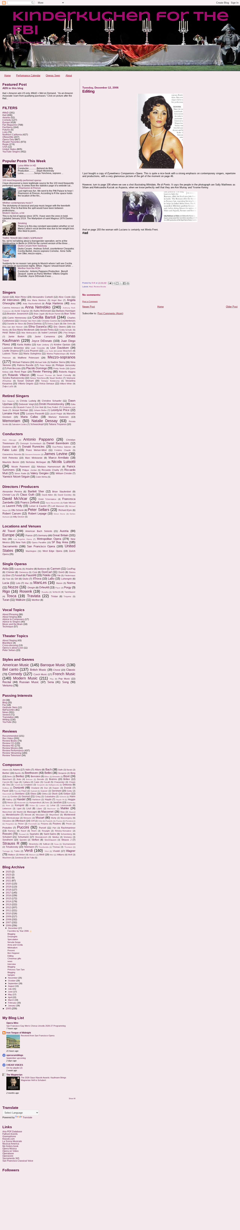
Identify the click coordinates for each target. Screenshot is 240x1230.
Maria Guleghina (32, 353)
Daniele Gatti (9, 447)
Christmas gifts (14, 958)
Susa (56, 844)
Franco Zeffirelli (29, 502)
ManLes (40, 582)
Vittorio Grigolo (25, 383)
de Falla (30, 857)
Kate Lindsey (43, 345)
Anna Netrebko (37, 307)
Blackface (7, 643)
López (39, 808)
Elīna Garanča (37, 326)
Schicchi (56, 592)
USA (4, 147)
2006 (9, 925)
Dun (46, 788)
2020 (9, 883)
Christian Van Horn (27, 321)
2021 (9, 880)
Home (7, 75)
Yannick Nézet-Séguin (16, 476)
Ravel (23, 831)
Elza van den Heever (12, 327)
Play (52, 679)
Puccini (23, 827)
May (10, 994)
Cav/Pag (71, 569)
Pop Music (64, 678)
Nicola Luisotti (63, 462)
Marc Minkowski (34, 458)
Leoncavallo (66, 805)
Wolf (70, 855)
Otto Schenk (17, 510)
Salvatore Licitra (19, 424)
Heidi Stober (9, 332)
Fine (16, 791)
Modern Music (25, 678)
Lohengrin (66, 579)
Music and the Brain (12, 624)
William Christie (64, 473)
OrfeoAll (44, 587)
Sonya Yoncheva (38, 378)
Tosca (11, 596)
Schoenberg (66, 834)
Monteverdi (69, 814)
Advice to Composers (13, 619)
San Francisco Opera (41, 546)
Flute (8, 579)
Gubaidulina (50, 796)
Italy (4, 539)
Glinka (45, 794)
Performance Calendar (28, 75)
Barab (69, 770)
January (12, 1005)
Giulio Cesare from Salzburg (32, 245)
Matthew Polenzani (28, 357)
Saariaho (34, 834)
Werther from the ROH (29, 268)
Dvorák (67, 788)
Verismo (7, 685)
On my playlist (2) (14, 1068)
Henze (10, 802)
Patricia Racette (25, 365)
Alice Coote (64, 297)
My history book (10, 1146)
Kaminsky (71, 803)
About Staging (9, 640)
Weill (41, 854)
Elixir (8, 575)
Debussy (67, 784)
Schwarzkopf (37, 424)
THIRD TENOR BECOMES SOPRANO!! (22, 238)
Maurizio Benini (10, 462)
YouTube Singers (11, 151)
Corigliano (28, 785)
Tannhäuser (69, 592)
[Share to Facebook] (124, 283)
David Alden (47, 495)
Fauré (5, 791)
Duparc (55, 788)
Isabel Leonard (49, 332)
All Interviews (11, 300)
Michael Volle (41, 362)
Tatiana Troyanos (57, 424)
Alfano (38, 769)
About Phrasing (10, 614)
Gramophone (9, 1136)
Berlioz (20, 776)
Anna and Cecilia (15, 945)
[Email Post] (109, 283)
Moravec (27, 818)
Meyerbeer (54, 815)
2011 (9, 910)
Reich (34, 831)
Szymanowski (69, 844)
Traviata (33, 596)
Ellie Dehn (67, 323)
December (13, 928)
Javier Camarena (45, 336)
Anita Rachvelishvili (32, 303)
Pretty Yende (59, 368)
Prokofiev (7, 827)
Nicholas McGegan (36, 462)
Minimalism (12, 947)
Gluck (55, 793)
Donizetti (18, 787)
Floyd (23, 791)
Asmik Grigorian (21, 311)
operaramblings (14, 1055)
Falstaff (18, 575)
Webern (32, 855)
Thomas (56, 847)
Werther (36, 600)
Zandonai (19, 857)
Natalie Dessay (45, 421)
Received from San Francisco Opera (37, 1035)
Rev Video (7, 738)
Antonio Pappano (38, 439)
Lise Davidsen (59, 347)
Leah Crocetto (38, 348)
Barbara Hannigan (65, 311)
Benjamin (62, 773)
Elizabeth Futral (23, 407)
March (11, 1000)
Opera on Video (10, 1151)
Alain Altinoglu (9, 440)
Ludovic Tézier (10, 353)
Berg (72, 773)
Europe (6, 122)
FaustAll (31, 575)
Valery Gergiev (39, 473)
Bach (48, 769)
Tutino (17, 851)
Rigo (6, 591)
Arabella (18, 569)
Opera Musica (9, 1148)
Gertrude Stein (9, 707)
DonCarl (47, 572)
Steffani (35, 839)
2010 (9, 913)
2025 (9, 871)
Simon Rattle (20, 473)
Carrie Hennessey (17, 317)
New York (21, 542)
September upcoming (16, 1058)
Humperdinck (35, 802)
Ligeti (19, 808)
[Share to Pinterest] (128, 283)
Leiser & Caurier (38, 506)
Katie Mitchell (69, 503)
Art (3, 700)
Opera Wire (12, 1023)
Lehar (53, 805)
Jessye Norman (20, 410)
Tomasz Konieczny (50, 381)
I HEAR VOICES (14, 1065)
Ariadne (30, 569)
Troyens (67, 596)
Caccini (5, 782)
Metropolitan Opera (49, 538)
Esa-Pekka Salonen (61, 447)
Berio (9, 776)
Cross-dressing (10, 645)
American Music (15, 665)
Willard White (66, 383)
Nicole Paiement (20, 466)
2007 (9, 922)
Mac (27, 583)
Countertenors (68, 321)
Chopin (72, 782)
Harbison (36, 799)
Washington (31, 551)
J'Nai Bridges (69, 333)
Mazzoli (72, 812)
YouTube (7, 722)
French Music (64, 674)
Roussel (22, 834)
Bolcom (29, 779)
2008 (9, 919)
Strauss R (10, 843)
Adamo (5, 770)
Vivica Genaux (46, 383)
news (10, 961)
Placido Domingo (36, 368)
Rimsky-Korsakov (63, 831)
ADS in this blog (12, 88)
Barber (5, 773)
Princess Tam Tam (16, 969)
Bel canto (10, 669)
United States (9, 149)
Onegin (31, 587)
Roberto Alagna (67, 371)
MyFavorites (8, 710)
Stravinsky (34, 844)
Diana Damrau (34, 323)
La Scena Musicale (12, 1141)
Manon (59, 583)
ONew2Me (7, 137)
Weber (22, 855)
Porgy (67, 587)
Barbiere (42, 569)
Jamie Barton (16, 336)
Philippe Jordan (29, 470)
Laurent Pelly (14, 505)
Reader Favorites (11, 142)
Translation (8, 717)
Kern (8, 805)
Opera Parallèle (39, 542)
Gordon (13, 796)
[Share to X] (121, 283)
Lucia (5, 582)
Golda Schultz (65, 330)
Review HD (8, 745)
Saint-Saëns (50, 834)
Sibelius (55, 837)
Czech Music (40, 674)
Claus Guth (27, 494)
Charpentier (59, 782)
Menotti (28, 815)
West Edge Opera (52, 551)
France (29, 535)
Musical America (10, 1143)
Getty (69, 791)
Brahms (53, 779)
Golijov (66, 793)
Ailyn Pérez (21, 297)
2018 (9, 889)
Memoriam (11, 421)
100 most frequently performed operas (21, 180)
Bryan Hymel (54, 314)
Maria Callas (29, 416)
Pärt (54, 828)
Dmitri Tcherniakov (47, 499)
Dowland (35, 788)
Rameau (12, 831)
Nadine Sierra (58, 362)
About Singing (9, 617)
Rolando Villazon (18, 375)
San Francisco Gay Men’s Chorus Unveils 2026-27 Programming (36, 1026)
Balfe (60, 770)
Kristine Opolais (62, 344)
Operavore (7, 1156)
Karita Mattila (24, 344)
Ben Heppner (8, 401)
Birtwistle (56, 777)
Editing (11, 956)
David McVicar (14, 498)
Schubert (7, 837)
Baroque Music (52, 665)
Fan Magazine (9, 125)
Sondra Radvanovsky (13, 378)
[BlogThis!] (117, 283)
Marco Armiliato (59, 457)
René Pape (20, 371)
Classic (70, 669)
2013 (9, 904)
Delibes (5, 788)
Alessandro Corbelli (42, 297)
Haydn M (60, 800)
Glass (33, 793)
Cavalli (47, 782)
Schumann (23, 837)
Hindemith (21, 803)
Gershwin (57, 791)
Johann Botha (40, 410)
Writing (6, 719)
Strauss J (66, 839)
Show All (72, 1099)
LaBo (51, 578)
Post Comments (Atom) (110, 313)
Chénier (10, 572)
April (10, 997)
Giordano (20, 793)
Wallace (11, 855)
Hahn (72, 796)
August (11, 986)
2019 (9, 886)
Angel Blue (56, 300)
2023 (9, 874)
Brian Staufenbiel (61, 491)
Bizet (66, 776)
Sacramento (9, 546)
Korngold (19, 805)
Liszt (28, 808)
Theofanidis (43, 847)
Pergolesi (10, 824)
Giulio (25, 579)
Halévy (9, 799)
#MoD (5, 112)
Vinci (47, 851)
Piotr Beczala (14, 368)
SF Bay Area (60, 542)
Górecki (62, 797)
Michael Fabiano (20, 362)
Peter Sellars (38, 510)
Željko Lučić (7, 386)
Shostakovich (41, 837)
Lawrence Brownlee (13, 348)
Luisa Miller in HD (27, 165)
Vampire (11, 975)
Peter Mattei (45, 365)
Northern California (12, 134)
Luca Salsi (48, 351)
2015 (9, 898)
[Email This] (114, 283)
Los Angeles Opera (23, 539)
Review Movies (10, 748)
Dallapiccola (54, 785)
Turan (5, 599)
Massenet (47, 811)
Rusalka (45, 592)
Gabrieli (34, 791)
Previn (69, 824)
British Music (38, 669)
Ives (47, 802)
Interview (12, 964)
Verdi (28, 850)
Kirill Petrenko (10, 458)
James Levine (55, 454)
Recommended (10, 736)
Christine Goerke (49, 321)
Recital (6, 682)
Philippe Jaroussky (65, 365)
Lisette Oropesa (10, 351)
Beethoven (31, 772)
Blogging (11, 934)
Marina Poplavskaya (56, 353)
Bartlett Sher (36, 491)
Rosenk (26, 591)
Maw (62, 812)
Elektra (72, 572)
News (5, 712)
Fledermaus (69, 575)
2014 (9, 901)
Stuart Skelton (56, 378)
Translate (27, 1117)
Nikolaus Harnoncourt (48, 466)
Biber (46, 777)
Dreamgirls (12, 936)
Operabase (8, 1153)
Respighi (46, 831)
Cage (16, 782)
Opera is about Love (12, 647)
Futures (6, 129)
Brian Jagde (39, 314)
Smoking (22, 223)
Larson (42, 805)
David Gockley (65, 495)
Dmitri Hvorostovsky (51, 404)
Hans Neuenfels (53, 503)
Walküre (21, 599)
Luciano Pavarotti (35, 413)
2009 (9, 916)
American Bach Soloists (38, 531)
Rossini (7, 833)
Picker (21, 824)
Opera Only (8, 139)
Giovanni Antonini (32, 454)
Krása (32, 805)
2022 (9, 877)
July (10, 989)
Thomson (68, 847)
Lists (4, 132)
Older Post (232, 306)
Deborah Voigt (26, 404)
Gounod (26, 796)
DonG (61, 572)
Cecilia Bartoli (43, 317)
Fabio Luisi (9, 450)
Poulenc (57, 823)
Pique (57, 588)
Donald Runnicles (33, 446)
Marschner (7, 812)
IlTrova (37, 578)
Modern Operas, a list (13, 213)
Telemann (29, 847)
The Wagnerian (14, 1074)
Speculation (13, 939)
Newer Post (88, 306)
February (12, 1003)
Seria (50, 682)
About (69, 75)
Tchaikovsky (12, 847)
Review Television (11, 755)
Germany (42, 535)
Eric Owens (60, 327)
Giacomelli (6, 794)
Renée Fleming (42, 371)
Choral (56, 670)
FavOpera (7, 127)
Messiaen (40, 815)
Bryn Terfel (69, 313)
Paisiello (49, 821)
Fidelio (46, 575)
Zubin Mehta (41, 477)
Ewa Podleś (52, 407)
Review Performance (13, 750)
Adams (16, 769)
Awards (6, 117)
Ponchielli (32, 824)
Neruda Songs (14, 942)
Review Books (100, 287)
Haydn (48, 799)
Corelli (17, 785)
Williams (60, 855)
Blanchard (7, 779)
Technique (7, 626)
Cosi (34, 572)
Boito (19, 779)
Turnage (6, 851)
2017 (9, 892)
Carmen (55, 568)
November (13, 978)
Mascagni (32, 812)
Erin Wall (39, 407)
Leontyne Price (60, 410)
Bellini (48, 772)
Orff (32, 821)
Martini (20, 812)
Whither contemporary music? (17, 203)
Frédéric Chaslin (62, 450)
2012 (9, 907)
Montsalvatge (13, 818)
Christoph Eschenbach (30, 443)
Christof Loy (8, 495)
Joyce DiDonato (42, 340)
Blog (4, 702)
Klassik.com (8, 1139)
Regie (5, 144)
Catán (36, 782)
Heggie (71, 799)
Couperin (41, 785)
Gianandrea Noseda (11, 454)
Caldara (26, 782)
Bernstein (35, 776)
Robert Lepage (37, 513)
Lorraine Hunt (10, 413)
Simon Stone (59, 514)
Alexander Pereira (12, 491)
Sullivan (46, 844)
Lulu (18, 583)
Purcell (42, 827)
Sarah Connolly (64, 375)
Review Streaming (11, 753)
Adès (28, 769)
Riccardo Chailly (50, 470)
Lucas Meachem (64, 351)
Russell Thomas (44, 375)
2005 (9, 1008)
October (12, 981)
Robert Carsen (11, 513)
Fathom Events (10, 1134)
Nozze (13, 587)
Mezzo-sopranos (61, 357)
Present (11, 950)
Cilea (8, 785)
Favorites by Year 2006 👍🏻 (20, 931)
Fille (59, 575)
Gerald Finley (47, 329)
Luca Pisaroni (31, 351)
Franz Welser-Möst (36, 450)
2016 (9, 895)
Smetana (68, 837)
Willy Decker (18, 517)
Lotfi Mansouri (57, 506)
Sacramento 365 (10, 1158)
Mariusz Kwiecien (59, 417)
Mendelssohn (13, 814)
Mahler (65, 808)
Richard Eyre (65, 510)
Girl (16, 579)
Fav (4, 705)
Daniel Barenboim (57, 443)
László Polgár (56, 413)
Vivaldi (56, 851)
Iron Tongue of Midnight (18, 1032)
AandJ (5, 297)
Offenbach (20, 821)
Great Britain (60, 535)
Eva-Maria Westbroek (23, 329)
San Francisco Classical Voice (17, 1161)
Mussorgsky (66, 818)
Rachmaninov (68, 827)
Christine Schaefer (52, 401)
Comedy (6, 120)
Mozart (40, 817)
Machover (51, 809)
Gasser (44, 791)
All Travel (8, 531)
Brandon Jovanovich (17, 313)
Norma (71, 582)
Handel (21, 799)
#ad (91, 287)
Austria (64, 531)
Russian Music (29, 682)
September (13, 983)
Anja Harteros (54, 303)
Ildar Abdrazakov (29, 333)
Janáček (57, 802)
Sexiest (6, 714)
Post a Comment (90, 301)
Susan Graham (25, 381)
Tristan (54, 596)
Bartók (18, 773)
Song (65, 682)
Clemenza (23, 572)
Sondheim (7, 839)
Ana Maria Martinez (36, 300)
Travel (5, 260)
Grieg (37, 796)
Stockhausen (50, 840)
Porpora (44, 824)
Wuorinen (6, 857)
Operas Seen (53, 75)
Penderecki (70, 821)
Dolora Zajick (53, 323)
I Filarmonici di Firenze (29, 188)
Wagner (70, 850)
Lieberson (6, 808)
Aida (5, 568)
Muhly (53, 818)
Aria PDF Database (12, 1131)
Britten (66, 779)
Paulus (59, 821)
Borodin (40, 779)
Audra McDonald (42, 311)
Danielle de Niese (15, 323)
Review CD (8, 743)
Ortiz (40, 821)
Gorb (4, 797)
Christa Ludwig (28, 401)
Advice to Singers (11, 621)
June (10, 992)
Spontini (23, 840)
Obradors (6, 821)
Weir (51, 855)
